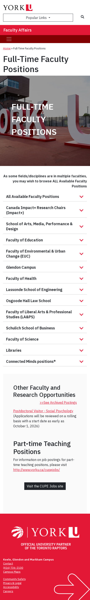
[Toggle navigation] (9, 39)
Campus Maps (12, 572)
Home (7, 48)
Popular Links (37, 18)
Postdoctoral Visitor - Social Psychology (43, 411)
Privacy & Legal (12, 583)
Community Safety (14, 579)
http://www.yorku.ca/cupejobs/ (36, 470)
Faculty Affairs (17, 30)
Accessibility (11, 587)
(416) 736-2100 (13, 568)
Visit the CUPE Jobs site (45, 486)
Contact (8, 563)
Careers (8, 591)
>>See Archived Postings (58, 402)
